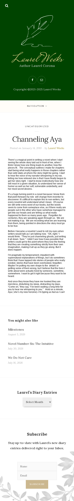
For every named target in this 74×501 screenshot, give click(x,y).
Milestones (16, 329)
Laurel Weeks (37, 59)
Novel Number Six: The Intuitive (31, 344)
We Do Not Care (20, 358)
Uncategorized (37, 126)
